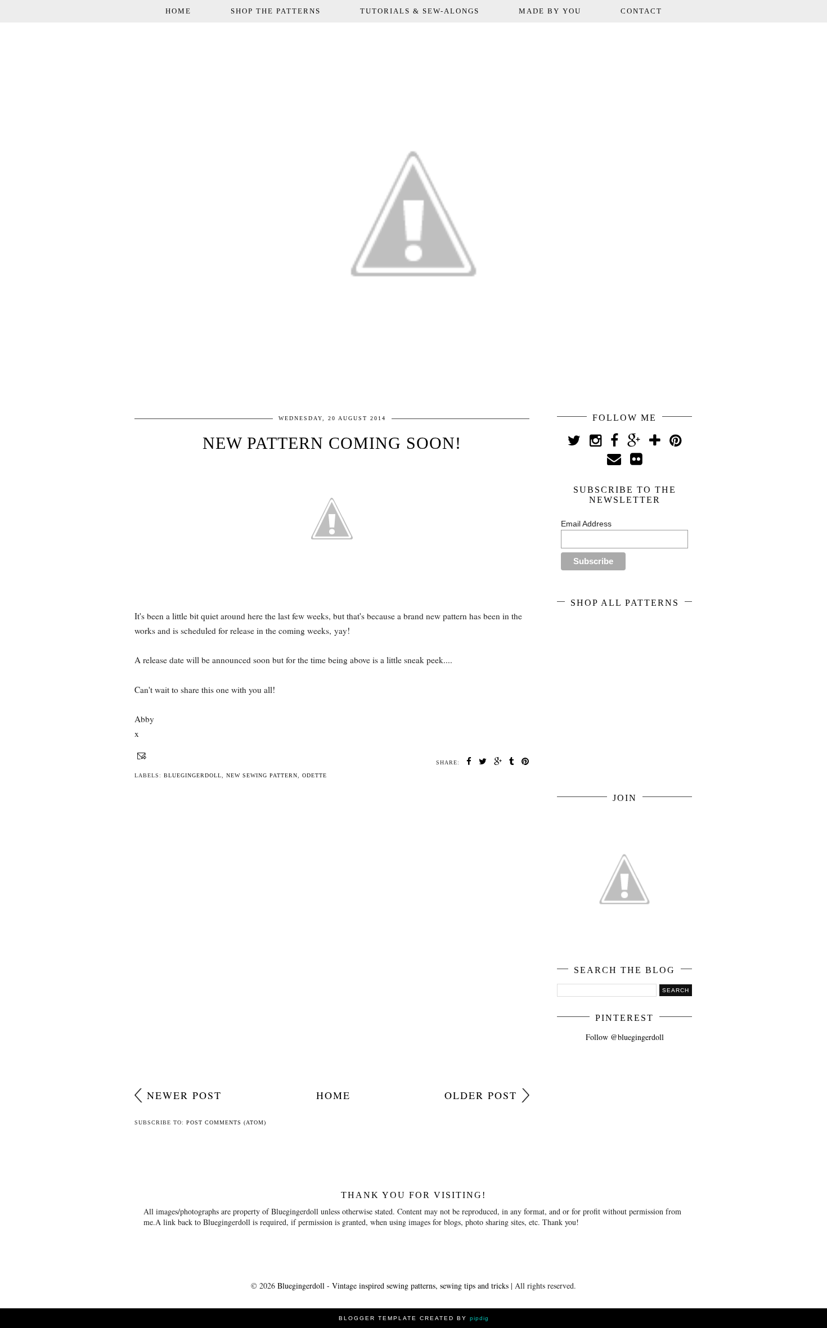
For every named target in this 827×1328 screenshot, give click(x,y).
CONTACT (641, 11)
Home (333, 1095)
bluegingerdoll (193, 775)
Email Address (586, 523)
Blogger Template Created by (414, 1318)
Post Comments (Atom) (226, 1122)
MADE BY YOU (550, 11)
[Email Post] (140, 755)
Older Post (480, 1095)
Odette (314, 775)
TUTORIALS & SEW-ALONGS (419, 11)
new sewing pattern (262, 775)
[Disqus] (331, 937)
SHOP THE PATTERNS (276, 11)
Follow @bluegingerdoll (625, 1037)
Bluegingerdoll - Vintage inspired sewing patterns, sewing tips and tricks (393, 1285)
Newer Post (184, 1095)
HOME (178, 11)
